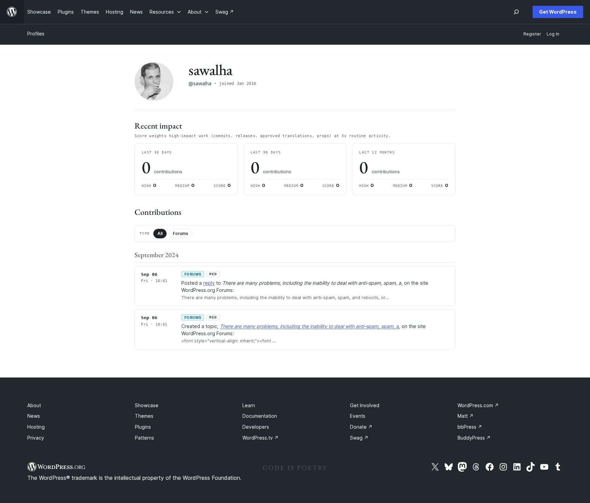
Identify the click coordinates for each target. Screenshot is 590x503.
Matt (466, 416)
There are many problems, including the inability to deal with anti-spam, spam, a (309, 326)
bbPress (470, 427)
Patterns (144, 438)
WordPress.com (478, 405)
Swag (359, 438)
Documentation (259, 416)
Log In (553, 33)
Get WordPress (558, 12)
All (160, 233)
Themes (144, 416)
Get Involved (364, 405)
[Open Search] (516, 12)
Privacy (35, 438)
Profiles (35, 33)
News (33, 416)
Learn (248, 405)
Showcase (146, 405)
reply (209, 283)
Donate (361, 427)
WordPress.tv (260, 438)
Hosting (36, 427)
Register (532, 33)
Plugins (143, 427)
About (34, 405)
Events (357, 416)
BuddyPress (474, 438)
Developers (255, 427)
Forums (180, 233)
